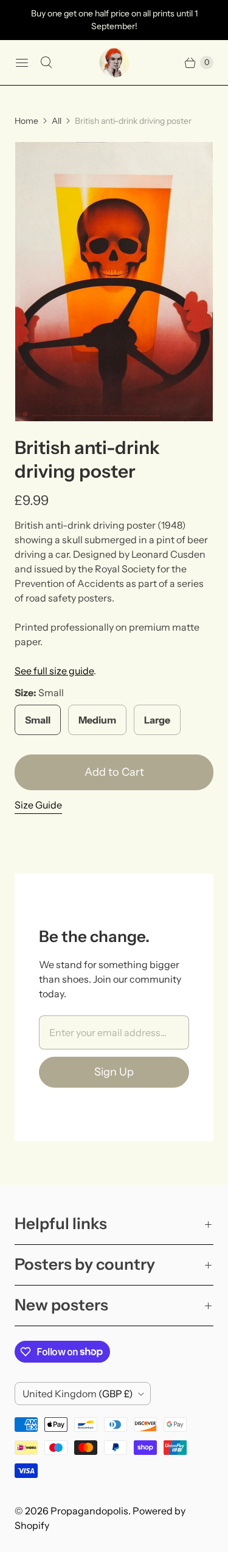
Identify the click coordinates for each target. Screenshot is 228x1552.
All (56, 120)
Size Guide (38, 805)
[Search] (46, 62)
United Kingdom (77, 1394)
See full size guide (54, 671)
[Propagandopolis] (114, 62)
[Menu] (22, 62)
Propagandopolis (89, 1511)
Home (26, 120)
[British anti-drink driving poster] (114, 281)
